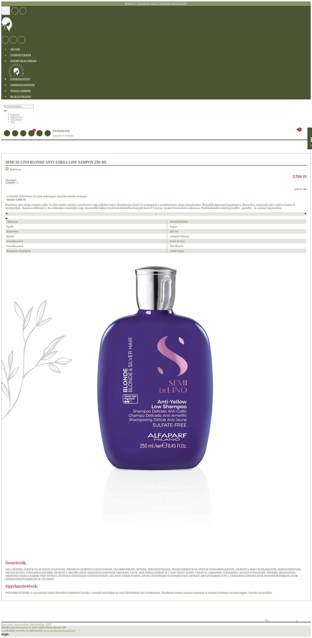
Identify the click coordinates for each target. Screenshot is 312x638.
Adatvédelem (16, 119)
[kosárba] (6, 218)
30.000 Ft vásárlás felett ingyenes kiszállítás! (156, 3)
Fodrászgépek (20, 79)
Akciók (15, 49)
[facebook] (14, 11)
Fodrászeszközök (22, 84)
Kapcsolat (14, 114)
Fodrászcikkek (20, 55)
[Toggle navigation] (5, 10)
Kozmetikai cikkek (23, 60)
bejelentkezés (20, 96)
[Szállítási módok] (5, 40)
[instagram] (23, 11)
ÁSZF (12, 122)
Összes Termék (20, 90)
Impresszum (16, 117)
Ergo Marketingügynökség (59, 630)
